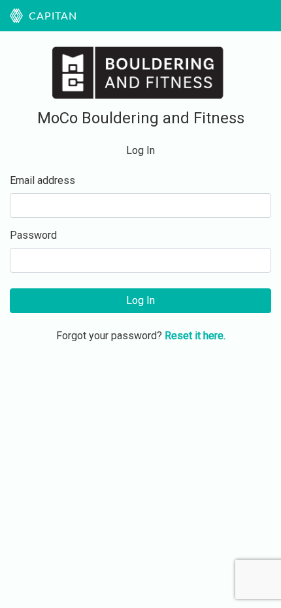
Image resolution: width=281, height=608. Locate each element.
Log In (140, 300)
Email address (42, 180)
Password (33, 235)
